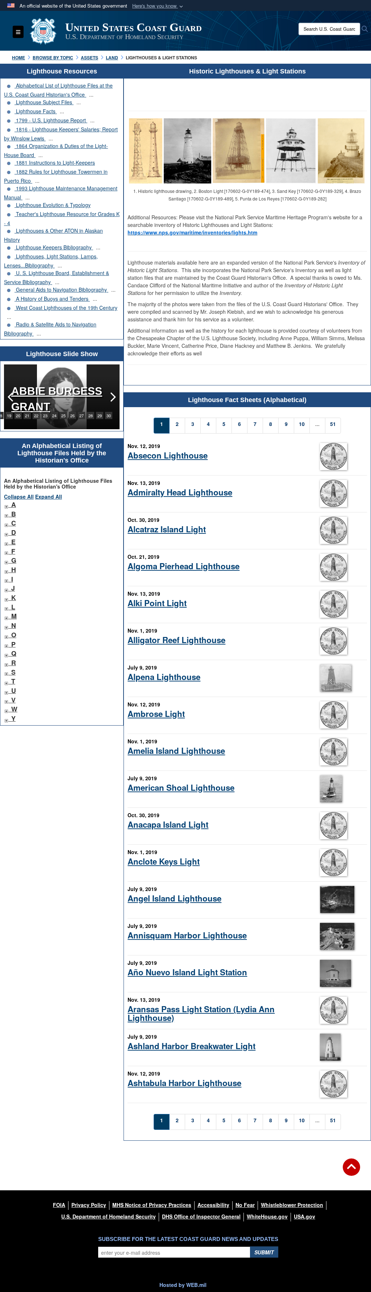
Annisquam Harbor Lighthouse (187, 935)
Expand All (48, 496)
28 (90, 415)
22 (36, 415)
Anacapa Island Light (168, 824)
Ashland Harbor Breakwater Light (191, 1046)
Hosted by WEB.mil (183, 1284)
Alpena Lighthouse (164, 677)
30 (109, 415)
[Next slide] (112, 396)
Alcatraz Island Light (167, 529)
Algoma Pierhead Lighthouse (183, 566)
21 (27, 415)
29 (99, 415)
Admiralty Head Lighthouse (180, 492)
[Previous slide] (11, 396)
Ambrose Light (156, 713)
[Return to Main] (351, 1171)
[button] (158, 6)
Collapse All (19, 496)
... (91, 94)
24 (54, 415)
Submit (264, 1252)
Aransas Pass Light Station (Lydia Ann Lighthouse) (201, 1013)
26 (72, 415)
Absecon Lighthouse (168, 455)
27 (81, 415)
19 (9, 415)
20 (18, 415)
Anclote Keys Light (164, 861)
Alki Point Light (157, 603)
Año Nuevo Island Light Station (187, 972)
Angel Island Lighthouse (174, 898)
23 (45, 415)
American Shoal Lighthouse (181, 787)
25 (63, 415)
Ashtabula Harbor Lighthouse (184, 1083)
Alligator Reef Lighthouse (176, 640)
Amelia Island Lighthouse (176, 750)
